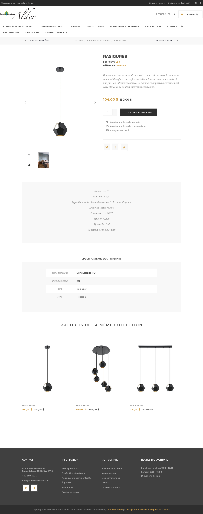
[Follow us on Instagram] (26, 488)
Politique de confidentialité (77, 478)
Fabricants (67, 487)
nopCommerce (115, 509)
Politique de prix (70, 468)
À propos (66, 482)
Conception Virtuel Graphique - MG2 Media (147, 509)
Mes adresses (109, 473)
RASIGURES (28, 405)
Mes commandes (111, 478)
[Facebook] (34, 488)
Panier (105, 482)
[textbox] (163, 14)
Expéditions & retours (73, 473)
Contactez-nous (70, 492)
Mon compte (156, 3)
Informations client (112, 468)
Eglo (118, 61)
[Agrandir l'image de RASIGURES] (47, 368)
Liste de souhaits (111, 487)
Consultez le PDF (86, 272)
